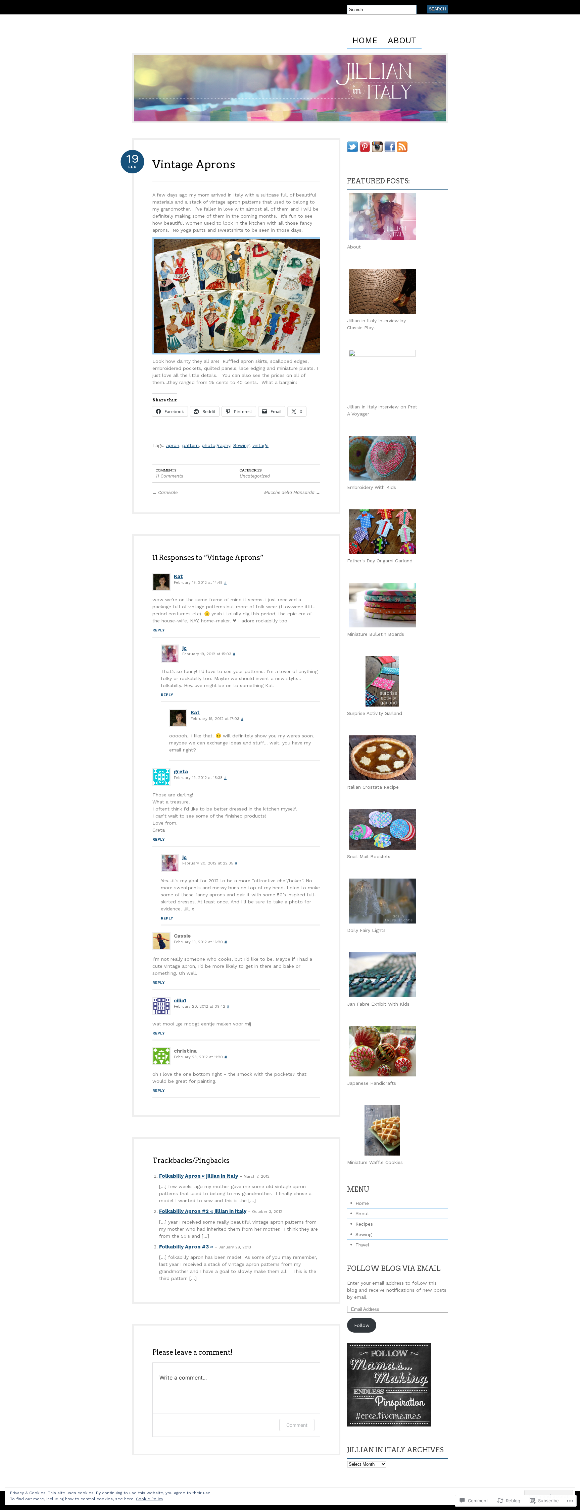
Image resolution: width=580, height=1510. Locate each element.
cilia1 (180, 1001)
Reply (158, 630)
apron (172, 445)
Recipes (364, 1224)
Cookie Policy (149, 1499)
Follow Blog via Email (394, 1269)
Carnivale (165, 492)
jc (184, 648)
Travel (362, 1244)
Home (365, 40)
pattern (190, 445)
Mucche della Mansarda (292, 492)
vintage (260, 445)
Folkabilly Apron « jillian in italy (198, 1176)
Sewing (241, 445)
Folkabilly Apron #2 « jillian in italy (202, 1211)
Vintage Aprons (193, 164)
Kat (178, 576)
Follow (362, 1325)
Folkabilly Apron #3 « (186, 1247)
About (402, 40)
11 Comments (169, 476)
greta (181, 772)
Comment (296, 1425)
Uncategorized (255, 476)
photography (216, 445)
